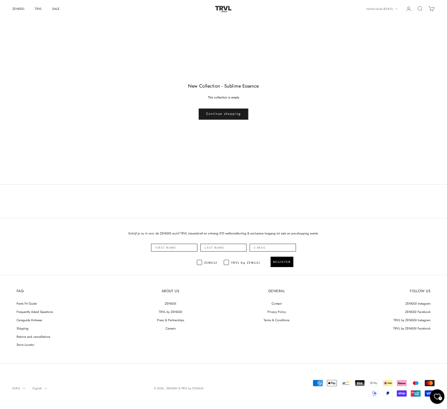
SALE (55, 8)
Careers (171, 328)
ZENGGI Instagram (417, 303)
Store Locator (25, 344)
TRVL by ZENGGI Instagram (411, 320)
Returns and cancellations (33, 336)
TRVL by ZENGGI (170, 312)
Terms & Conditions (276, 320)
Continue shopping (223, 113)
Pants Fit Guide (27, 303)
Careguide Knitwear (29, 320)
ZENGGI (18, 8)
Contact (277, 303)
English (37, 388)
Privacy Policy (276, 312)
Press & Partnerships (170, 320)
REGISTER (282, 262)
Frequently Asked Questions (35, 312)
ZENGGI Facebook (417, 312)
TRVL (38, 8)
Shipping (22, 328)
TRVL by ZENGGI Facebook (411, 328)
